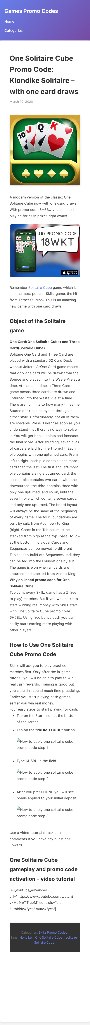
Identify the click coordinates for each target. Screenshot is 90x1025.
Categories (13, 30)
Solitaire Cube (40, 287)
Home (9, 21)
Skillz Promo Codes (53, 932)
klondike (25, 937)
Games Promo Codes (31, 11)
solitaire (71, 937)
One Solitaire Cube (48, 937)
